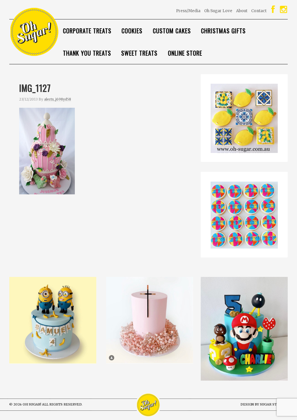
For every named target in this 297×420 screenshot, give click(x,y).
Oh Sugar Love (218, 10)
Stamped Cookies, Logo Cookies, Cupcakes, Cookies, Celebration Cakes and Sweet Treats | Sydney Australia (52, 32)
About (241, 10)
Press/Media (188, 10)
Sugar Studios (274, 404)
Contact (259, 10)
